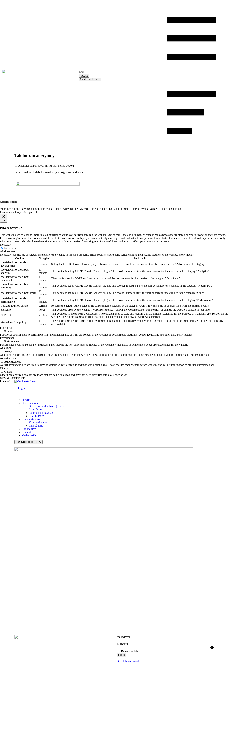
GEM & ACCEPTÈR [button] (12, 378)
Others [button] (4, 368)
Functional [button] (6, 327)
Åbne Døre (35, 409)
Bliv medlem (29, 428)
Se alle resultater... (90, 79)
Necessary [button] (6, 244)
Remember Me (129, 651)
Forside (26, 399)
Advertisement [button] (8, 358)
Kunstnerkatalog (31, 419)
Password (122, 643)
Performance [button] (7, 337)
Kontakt (26, 432)
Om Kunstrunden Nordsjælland (47, 406)
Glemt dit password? (128, 660)
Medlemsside (29, 435)
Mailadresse (123, 636)
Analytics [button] (5, 347)
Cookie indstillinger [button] (11, 212)
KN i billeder (36, 415)
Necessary (10, 248)
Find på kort (36, 425)
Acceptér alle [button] (30, 212)
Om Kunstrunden (31, 403)
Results (84, 75)
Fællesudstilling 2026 (41, 412)
